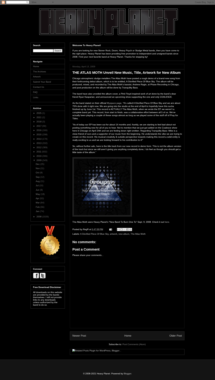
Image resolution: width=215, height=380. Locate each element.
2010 (39, 156)
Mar (38, 202)
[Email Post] (110, 229)
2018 (39, 121)
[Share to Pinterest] (130, 229)
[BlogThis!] (121, 229)
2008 (39, 216)
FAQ (35, 92)
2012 (39, 147)
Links (35, 97)
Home (127, 335)
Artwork (37, 76)
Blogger (127, 373)
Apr (38, 198)
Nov (38, 168)
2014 (39, 139)
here (167, 222)
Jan (38, 211)
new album (124, 234)
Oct (38, 172)
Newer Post (79, 335)
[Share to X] (124, 229)
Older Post (175, 335)
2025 (39, 113)
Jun (38, 190)
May (38, 194)
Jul (37, 185)
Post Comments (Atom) (134, 344)
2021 (39, 117)
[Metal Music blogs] (50, 259)
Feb (38, 207)
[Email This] (118, 229)
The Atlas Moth (138, 234)
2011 (39, 151)
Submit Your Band (42, 82)
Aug (38, 181)
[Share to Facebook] (127, 229)
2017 (39, 126)
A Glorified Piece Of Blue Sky (94, 234)
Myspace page (114, 103)
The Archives (39, 71)
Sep (38, 177)
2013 (39, 143)
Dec (38, 164)
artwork (113, 234)
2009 (39, 160)
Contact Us (38, 87)
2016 (39, 130)
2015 (39, 134)
